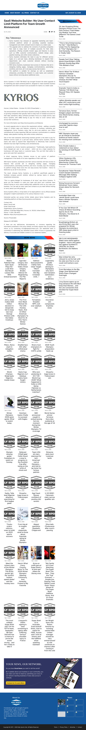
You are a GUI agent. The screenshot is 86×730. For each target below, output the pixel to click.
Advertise (72, 727)
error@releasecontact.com (30, 228)
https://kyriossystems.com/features (31, 123)
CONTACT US (34, 13)
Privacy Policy (64, 727)
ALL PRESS (25, 13)
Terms (55, 727)
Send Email (11, 206)
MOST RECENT (15, 13)
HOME (7, 13)
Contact (80, 727)
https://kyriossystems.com (18, 214)
